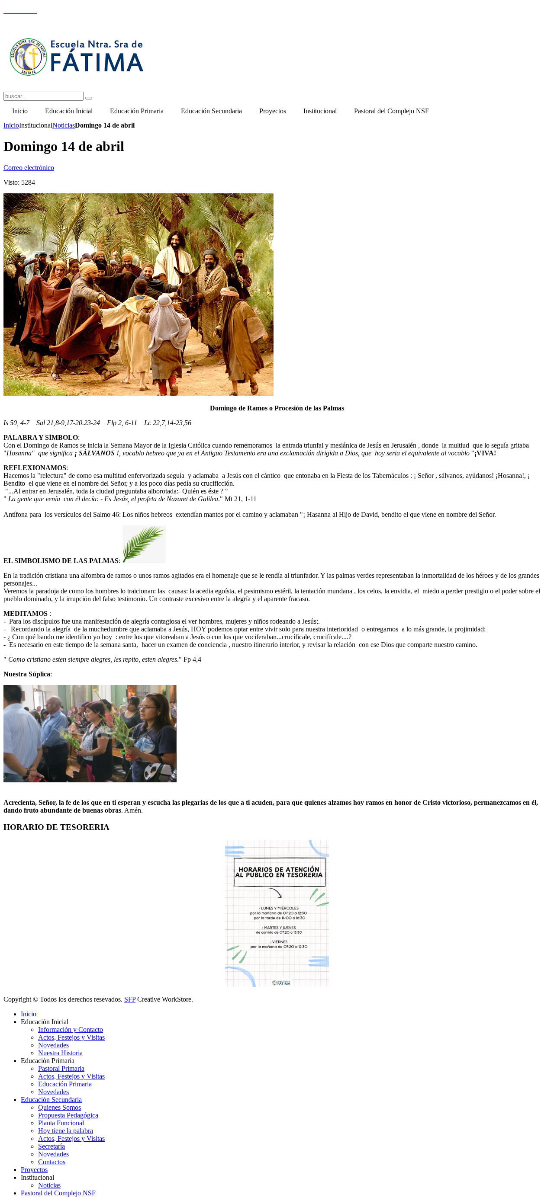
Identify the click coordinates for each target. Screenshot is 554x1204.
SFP (129, 999)
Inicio (11, 125)
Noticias (63, 125)
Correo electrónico (28, 167)
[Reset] (88, 98)
